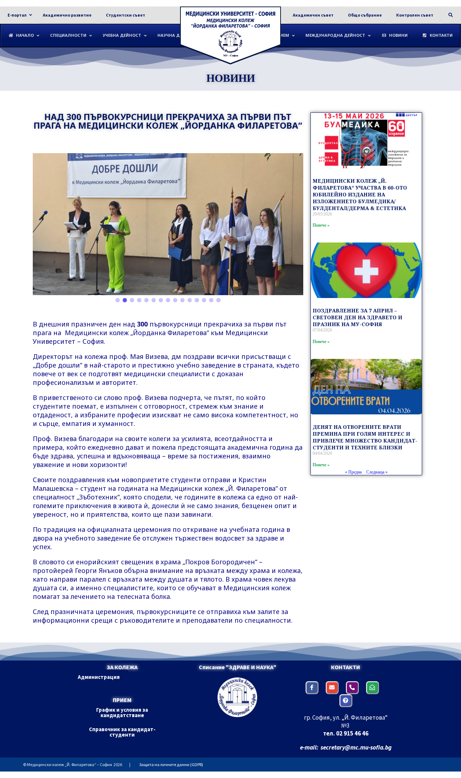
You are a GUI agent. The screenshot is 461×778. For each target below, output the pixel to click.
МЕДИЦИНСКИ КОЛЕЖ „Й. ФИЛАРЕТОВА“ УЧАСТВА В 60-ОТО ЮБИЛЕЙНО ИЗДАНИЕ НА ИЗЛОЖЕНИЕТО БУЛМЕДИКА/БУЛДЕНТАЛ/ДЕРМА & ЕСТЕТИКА (360, 194)
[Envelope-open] (372, 687)
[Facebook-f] (311, 687)
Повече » (321, 225)
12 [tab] (196, 300)
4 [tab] (139, 300)
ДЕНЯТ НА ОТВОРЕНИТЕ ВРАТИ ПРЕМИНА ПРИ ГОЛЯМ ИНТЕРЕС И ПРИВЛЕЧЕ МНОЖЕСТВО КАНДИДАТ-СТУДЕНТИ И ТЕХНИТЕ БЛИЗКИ (365, 437)
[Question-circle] (345, 700)
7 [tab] (160, 300)
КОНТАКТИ (345, 667)
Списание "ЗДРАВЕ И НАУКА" (237, 667)
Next (292, 224)
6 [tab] (153, 300)
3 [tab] (131, 300)
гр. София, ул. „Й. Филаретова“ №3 (346, 721)
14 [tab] (211, 300)
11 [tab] (189, 300)
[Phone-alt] (352, 687)
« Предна (353, 472)
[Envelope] (332, 687)
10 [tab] (182, 300)
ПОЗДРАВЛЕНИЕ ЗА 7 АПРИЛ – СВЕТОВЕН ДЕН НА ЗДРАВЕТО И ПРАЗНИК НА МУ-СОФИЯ (357, 317)
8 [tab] (167, 300)
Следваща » (377, 472)
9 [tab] (175, 300)
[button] (98, 677)
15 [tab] (218, 300)
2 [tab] (124, 300)
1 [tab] (117, 300)
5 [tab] (146, 300)
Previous (43, 224)
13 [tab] (203, 300)
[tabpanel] (168, 224)
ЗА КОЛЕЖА (122, 667)
